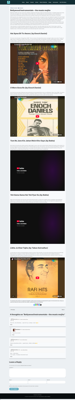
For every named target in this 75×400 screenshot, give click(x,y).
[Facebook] (34, 305)
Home (23, 2)
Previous (13, 309)
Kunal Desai (18, 329)
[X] (41, 305)
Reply (11, 324)
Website (48, 379)
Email (29, 379)
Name (10, 379)
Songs (50, 2)
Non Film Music (63, 2)
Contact (32, 2)
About (27, 2)
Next (63, 309)
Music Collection (43, 2)
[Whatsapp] (36, 305)
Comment (11, 367)
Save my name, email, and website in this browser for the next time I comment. (24, 386)
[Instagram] (37, 305)
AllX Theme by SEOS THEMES (44, 396)
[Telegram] (39, 305)
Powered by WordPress (37, 394)
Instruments (55, 2)
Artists (36, 2)
